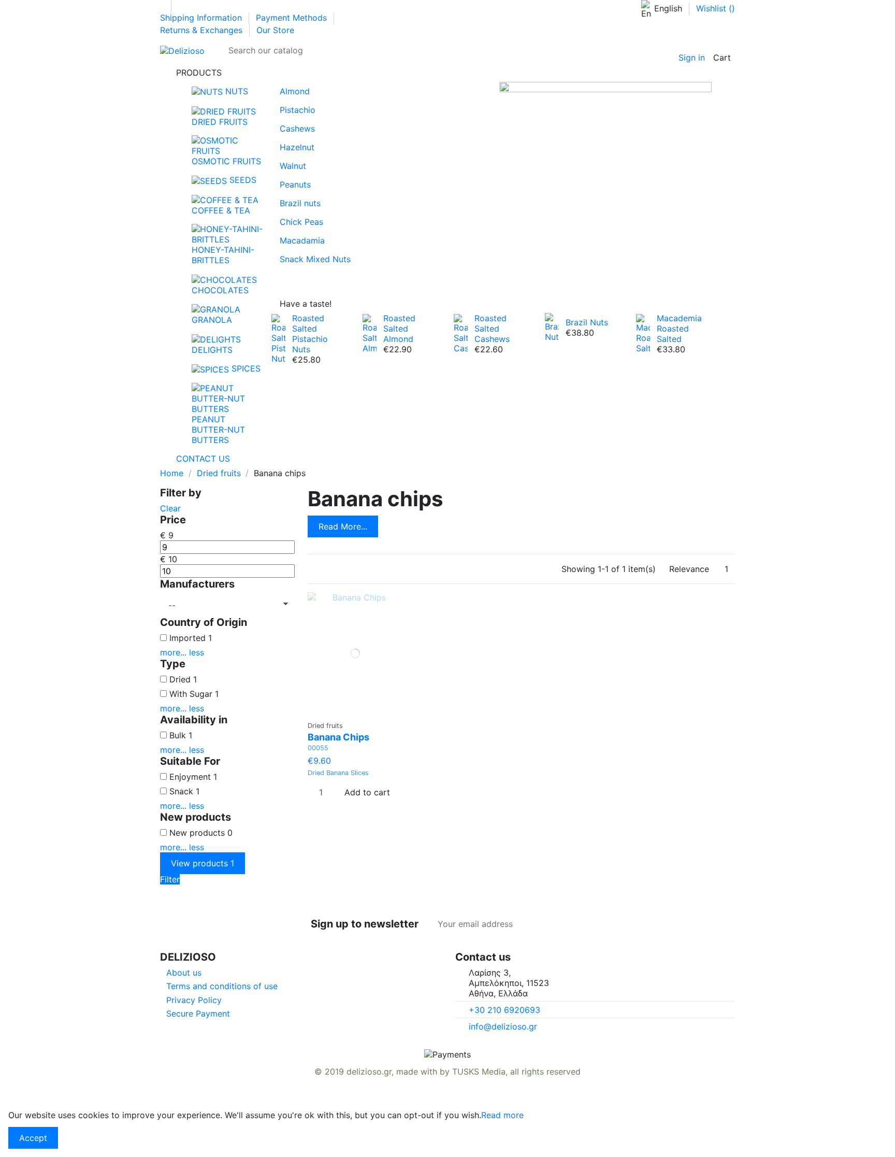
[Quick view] (358, 711)
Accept (33, 1138)
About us (183, 972)
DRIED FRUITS (220, 122)
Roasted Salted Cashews (492, 328)
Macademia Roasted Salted (679, 328)
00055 (318, 748)
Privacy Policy (194, 1000)
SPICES (245, 368)
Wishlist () (715, 8)
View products (202, 863)
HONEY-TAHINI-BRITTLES (223, 255)
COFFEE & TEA (221, 210)
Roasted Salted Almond (399, 328)
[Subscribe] (584, 923)
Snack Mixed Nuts (315, 259)
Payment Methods (292, 17)
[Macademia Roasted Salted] (643, 332)
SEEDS (241, 180)
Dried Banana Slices (338, 773)
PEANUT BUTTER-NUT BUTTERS (218, 429)
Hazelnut (297, 147)
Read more (502, 1115)
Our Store (275, 30)
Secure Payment (198, 1013)
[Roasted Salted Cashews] (461, 332)
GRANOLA (212, 320)
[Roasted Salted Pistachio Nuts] (278, 338)
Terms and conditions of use (222, 986)
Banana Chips (338, 737)
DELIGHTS (212, 350)
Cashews (297, 128)
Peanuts (295, 184)
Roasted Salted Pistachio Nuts (310, 333)
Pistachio (297, 110)
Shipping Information (202, 17)
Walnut (293, 166)
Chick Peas (301, 222)
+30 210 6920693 (504, 1010)
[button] (447, 72)
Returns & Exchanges (202, 30)
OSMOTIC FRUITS (226, 161)
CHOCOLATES (220, 290)
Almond (295, 91)
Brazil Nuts (587, 322)
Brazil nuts (300, 203)
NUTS (235, 91)
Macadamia (302, 240)
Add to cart (367, 792)
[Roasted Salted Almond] (370, 332)
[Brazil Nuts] (552, 326)
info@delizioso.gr (503, 1026)
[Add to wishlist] (352, 711)
